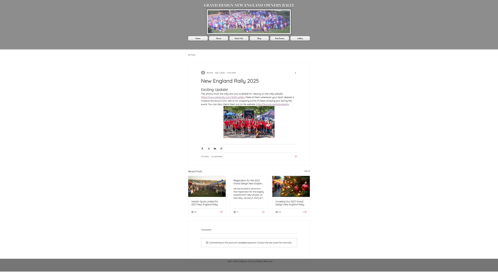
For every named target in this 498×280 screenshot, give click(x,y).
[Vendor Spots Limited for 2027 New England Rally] (207, 186)
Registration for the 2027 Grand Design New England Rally (248, 182)
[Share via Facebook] (202, 148)
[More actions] (295, 72)
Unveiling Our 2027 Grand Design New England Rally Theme (289, 203)
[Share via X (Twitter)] (208, 148)
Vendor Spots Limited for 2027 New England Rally (204, 203)
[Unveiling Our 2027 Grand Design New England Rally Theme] (291, 186)
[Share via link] (221, 148)
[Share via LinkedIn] (215, 148)
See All (307, 171)
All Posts (191, 55)
